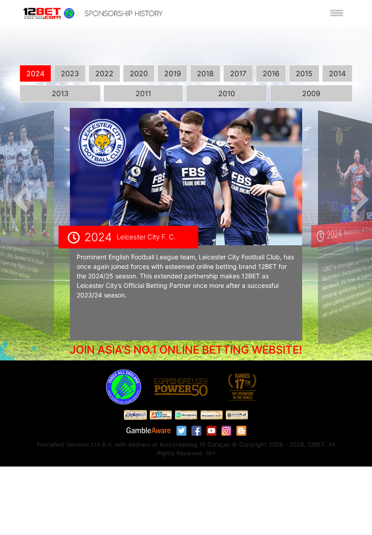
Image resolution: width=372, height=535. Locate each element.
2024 (35, 73)
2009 (311, 93)
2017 (238, 73)
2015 (304, 73)
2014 (337, 73)
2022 (104, 73)
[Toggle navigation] (336, 13)
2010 (226, 93)
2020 (139, 73)
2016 (271, 73)
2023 (70, 73)
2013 (60, 93)
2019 (172, 73)
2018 (205, 73)
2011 (143, 93)
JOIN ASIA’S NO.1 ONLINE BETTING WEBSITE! (186, 349)
